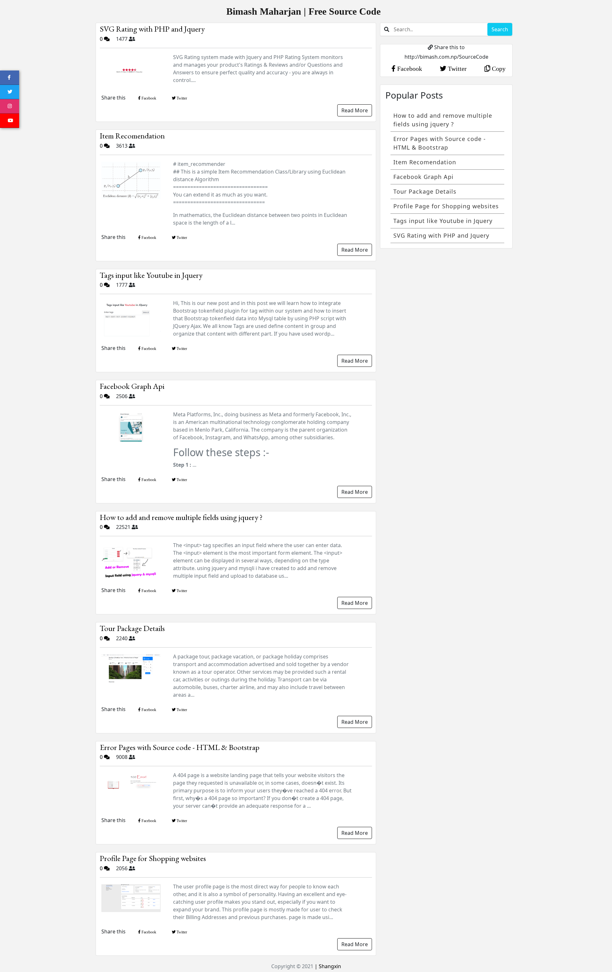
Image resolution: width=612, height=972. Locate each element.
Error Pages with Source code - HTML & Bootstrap (179, 747)
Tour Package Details (132, 628)
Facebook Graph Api (132, 386)
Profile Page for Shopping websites (153, 858)
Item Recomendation (132, 135)
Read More (354, 110)
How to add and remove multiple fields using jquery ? (181, 517)
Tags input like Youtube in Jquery (151, 275)
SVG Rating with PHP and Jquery (152, 29)
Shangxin (329, 966)
